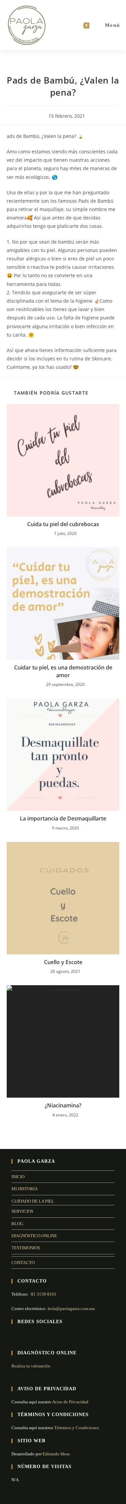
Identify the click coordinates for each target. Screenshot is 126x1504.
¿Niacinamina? (63, 1105)
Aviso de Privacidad (70, 1401)
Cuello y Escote (63, 962)
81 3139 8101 (43, 1294)
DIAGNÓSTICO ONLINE (34, 1235)
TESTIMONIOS (25, 1247)
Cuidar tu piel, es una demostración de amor (63, 671)
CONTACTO (23, 1262)
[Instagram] (24, 1336)
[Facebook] (15, 1336)
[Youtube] (32, 1336)
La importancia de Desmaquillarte (63, 818)
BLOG (17, 1223)
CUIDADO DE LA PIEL (32, 1201)
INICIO (18, 1176)
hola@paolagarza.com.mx (71, 1308)
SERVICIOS (22, 1211)
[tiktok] (40, 1336)
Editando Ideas (56, 1453)
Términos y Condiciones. (76, 1427)
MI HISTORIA (24, 1188)
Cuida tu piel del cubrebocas (63, 524)
